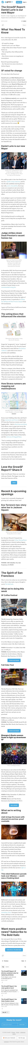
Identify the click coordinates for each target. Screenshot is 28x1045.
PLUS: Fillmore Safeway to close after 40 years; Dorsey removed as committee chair (9, 1003)
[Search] (25, 966)
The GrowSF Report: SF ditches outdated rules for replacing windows (9, 973)
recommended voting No (8, 287)
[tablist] (5, 966)
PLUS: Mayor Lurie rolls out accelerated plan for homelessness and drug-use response (8, 977)
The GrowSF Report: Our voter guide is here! (9, 987)
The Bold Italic (9, 584)
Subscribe (19, 2)
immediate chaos (6, 913)
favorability (14, 186)
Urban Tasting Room (21, 540)
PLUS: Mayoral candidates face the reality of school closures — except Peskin (9, 990)
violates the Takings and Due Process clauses (13, 300)
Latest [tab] (7, 967)
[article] (14, 976)
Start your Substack (10, 1038)
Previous (6, 961)
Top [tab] (3, 967)
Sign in (24, 2)
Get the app (22, 1038)
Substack (6, 1041)
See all (4, 1012)
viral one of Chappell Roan (14, 437)
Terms (17, 1032)
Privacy (13, 1032)
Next (23, 961)
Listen (24, 21)
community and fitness (11, 420)
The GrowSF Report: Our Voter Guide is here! (9, 1000)
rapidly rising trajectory (13, 182)
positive (9, 186)
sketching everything (21, 424)
